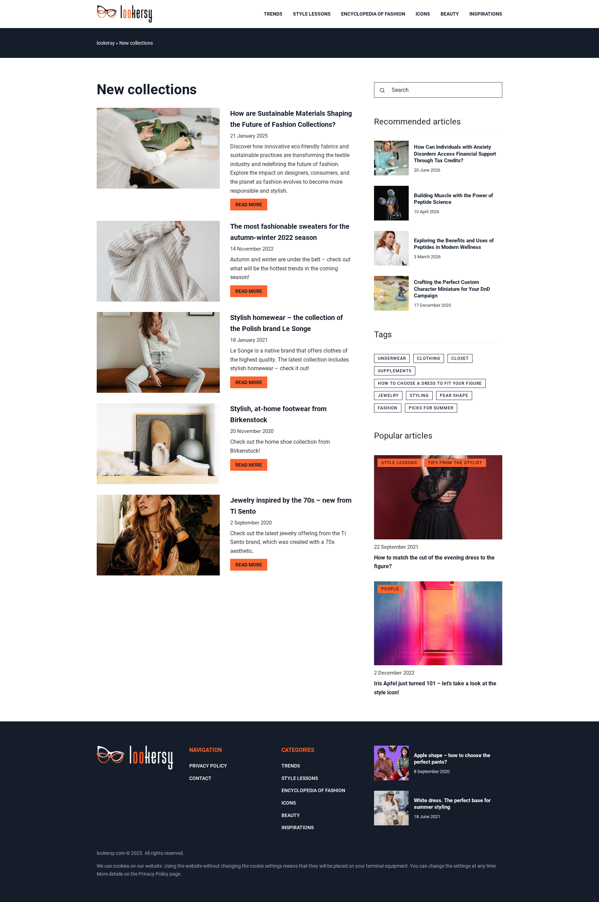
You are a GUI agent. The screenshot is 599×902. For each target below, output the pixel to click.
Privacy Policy (153, 874)
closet (460, 358)
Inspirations (485, 14)
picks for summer (431, 408)
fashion (388, 408)
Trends (273, 14)
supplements (394, 370)
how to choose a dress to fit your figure (430, 383)
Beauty (450, 14)
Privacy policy (208, 766)
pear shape (454, 395)
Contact (200, 778)
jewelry (388, 395)
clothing (428, 358)
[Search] (382, 90)
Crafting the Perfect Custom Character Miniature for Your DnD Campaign (452, 289)
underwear (392, 358)
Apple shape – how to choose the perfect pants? (452, 758)
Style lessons (312, 14)
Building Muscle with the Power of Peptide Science (453, 199)
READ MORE (248, 204)
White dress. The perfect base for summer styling (452, 803)
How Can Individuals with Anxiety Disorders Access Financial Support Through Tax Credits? (455, 154)
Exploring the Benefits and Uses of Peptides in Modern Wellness (454, 244)
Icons (423, 14)
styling (419, 395)
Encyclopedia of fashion (373, 14)
